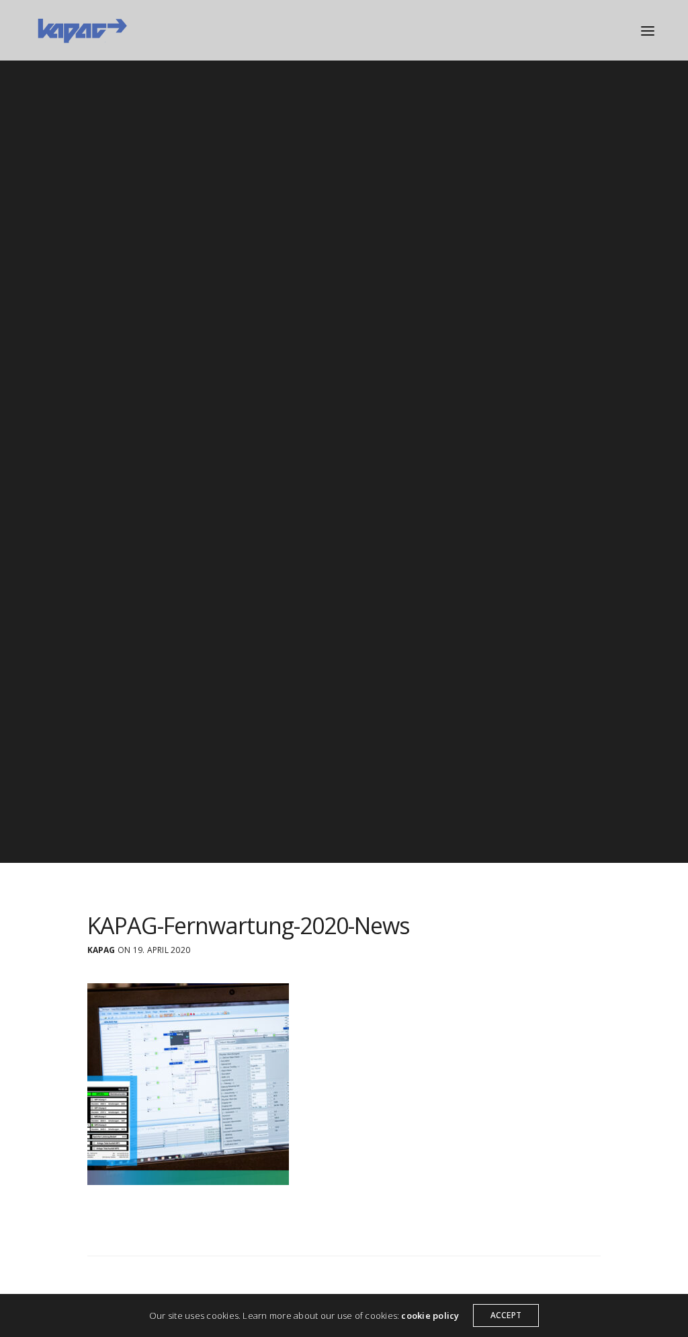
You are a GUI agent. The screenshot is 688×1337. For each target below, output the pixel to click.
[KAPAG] (82, 30)
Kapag (101, 950)
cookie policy (430, 1315)
